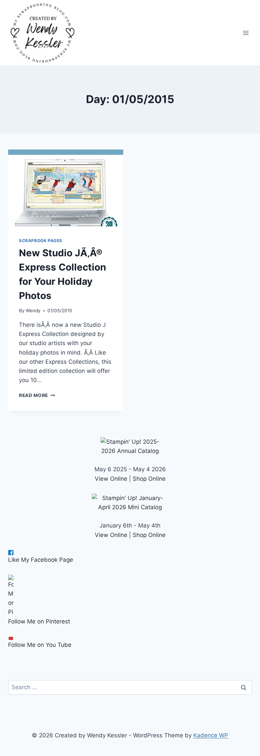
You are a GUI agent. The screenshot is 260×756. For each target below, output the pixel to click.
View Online (111, 478)
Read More (37, 395)
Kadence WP (210, 735)
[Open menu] (245, 32)
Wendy (33, 310)
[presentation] (65, 188)
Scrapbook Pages (40, 240)
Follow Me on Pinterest (39, 621)
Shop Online (149, 478)
